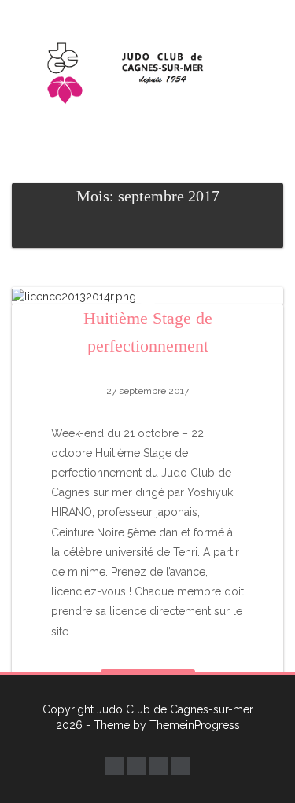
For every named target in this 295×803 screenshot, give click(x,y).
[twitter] (136, 766)
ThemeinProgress (194, 725)
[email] (158, 766)
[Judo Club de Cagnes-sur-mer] (147, 70)
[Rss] (180, 766)
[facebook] (114, 766)
